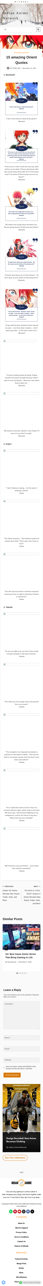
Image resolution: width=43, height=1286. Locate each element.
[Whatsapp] (11, 1211)
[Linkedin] (21, 2)
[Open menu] (5, 29)
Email (7, 1049)
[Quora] (24, 2)
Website (8, 1060)
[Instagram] (19, 2)
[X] (17, 2)
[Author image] (8, 68)
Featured (18, 53)
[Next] (37, 947)
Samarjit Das (11, 962)
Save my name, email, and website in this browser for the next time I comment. (21, 1067)
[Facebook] (15, 2)
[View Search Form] (38, 29)
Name (8, 1038)
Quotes (26, 53)
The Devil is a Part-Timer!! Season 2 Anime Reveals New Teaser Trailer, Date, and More (32, 895)
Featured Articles (21, 1259)
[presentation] (21, 937)
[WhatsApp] (28, 2)
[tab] (17, 973)
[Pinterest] (26, 2)
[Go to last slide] (6, 947)
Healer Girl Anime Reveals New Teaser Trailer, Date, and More (11, 893)
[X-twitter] (32, 1211)
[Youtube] (19, 1211)
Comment (9, 1004)
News (21, 1273)
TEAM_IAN (16, 68)
